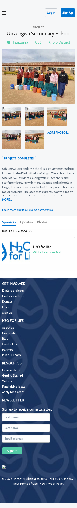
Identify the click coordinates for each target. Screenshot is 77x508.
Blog (5, 338)
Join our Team (11, 355)
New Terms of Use (25, 484)
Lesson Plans (11, 370)
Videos (7, 381)
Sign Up (67, 13)
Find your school (13, 296)
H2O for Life (42, 247)
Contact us (9, 344)
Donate (7, 301)
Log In (51, 13)
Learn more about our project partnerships (27, 209)
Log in (6, 307)
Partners (7, 349)
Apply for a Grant (13, 392)
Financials (8, 333)
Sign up (7, 313)
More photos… (58, 132)
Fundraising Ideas (13, 386)
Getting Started (12, 375)
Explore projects (13, 290)
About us (8, 327)
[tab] (10, 222)
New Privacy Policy (52, 484)
